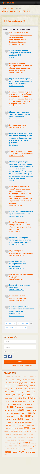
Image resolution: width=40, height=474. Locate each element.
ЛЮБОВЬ (22, 410)
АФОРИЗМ (24, 377)
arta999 (11, 181)
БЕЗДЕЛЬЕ (20, 380)
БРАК (14, 383)
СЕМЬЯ (33, 437)
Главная (4, 9)
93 (10, 323)
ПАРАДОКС (22, 425)
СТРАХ (14, 443)
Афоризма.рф (8, 2)
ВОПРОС (20, 386)
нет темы (31, 452)
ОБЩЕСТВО (10, 422)
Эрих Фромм (13, 145)
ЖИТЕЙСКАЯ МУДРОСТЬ (26, 401)
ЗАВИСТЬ (19, 404)
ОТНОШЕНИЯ (29, 422)
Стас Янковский (14, 106)
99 (7, 327)
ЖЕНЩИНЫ (21, 398)
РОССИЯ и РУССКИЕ (19, 437)
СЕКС (28, 437)
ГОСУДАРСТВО (29, 389)
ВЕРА (26, 383)
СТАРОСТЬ (7, 443)
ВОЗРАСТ (8, 386)
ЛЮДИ (29, 410)
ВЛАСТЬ (32, 383)
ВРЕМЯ (32, 386)
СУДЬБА (19, 443)
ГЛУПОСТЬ (19, 389)
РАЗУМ (25, 434)
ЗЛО (24, 404)
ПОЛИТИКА (12, 428)
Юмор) (11, 57)
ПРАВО (11, 431)
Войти (20, 362)
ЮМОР (22, 452)
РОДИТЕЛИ (8, 437)
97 (27, 323)
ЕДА (33, 395)
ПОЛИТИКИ (20, 428)
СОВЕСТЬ (31, 440)
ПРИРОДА (26, 431)
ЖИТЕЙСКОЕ (12, 404)
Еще (5, 455)
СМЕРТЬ (13, 440)
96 (23, 323)
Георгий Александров (16, 44)
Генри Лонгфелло (15, 205)
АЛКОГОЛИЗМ (15, 377)
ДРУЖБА (8, 395)
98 (31, 323)
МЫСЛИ (20, 419)
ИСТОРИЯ (7, 410)
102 (21, 327)
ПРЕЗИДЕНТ (18, 431)
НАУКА (32, 419)
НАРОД (27, 419)
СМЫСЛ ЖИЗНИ (22, 440)
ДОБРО (24, 392)
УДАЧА (34, 446)
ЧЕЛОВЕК (8, 452)
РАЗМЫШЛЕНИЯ (18, 434)
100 (11, 327)
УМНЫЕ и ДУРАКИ (23, 449)
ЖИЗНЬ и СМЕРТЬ (11, 401)
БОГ (32, 380)
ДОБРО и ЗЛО (31, 392)
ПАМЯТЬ (15, 425)
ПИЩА (6, 428)
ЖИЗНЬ (31, 398)
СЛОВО (8, 440)
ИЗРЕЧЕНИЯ (11, 407)
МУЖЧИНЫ (10, 416)
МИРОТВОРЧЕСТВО (20, 413)
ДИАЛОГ (18, 392)
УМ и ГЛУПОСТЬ (12, 449)
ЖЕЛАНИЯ (12, 398)
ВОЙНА (14, 386)
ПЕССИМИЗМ (30, 425)
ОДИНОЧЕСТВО (19, 422)
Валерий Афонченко (16, 86)
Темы (11, 9)
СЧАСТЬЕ (26, 443)
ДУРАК (14, 395)
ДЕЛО (6, 392)
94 (14, 323)
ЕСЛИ (6, 398)
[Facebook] (10, 356)
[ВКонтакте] (5, 356)
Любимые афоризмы (15, 21)
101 (16, 327)
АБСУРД (7, 377)
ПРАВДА (27, 428)
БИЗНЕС (27, 380)
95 (18, 323)
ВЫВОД (7, 389)
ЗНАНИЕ (29, 404)
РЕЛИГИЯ (31, 434)
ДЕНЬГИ (12, 392)
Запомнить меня (11, 352)
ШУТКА (15, 452)
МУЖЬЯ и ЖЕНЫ (11, 419)
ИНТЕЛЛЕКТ (21, 407)
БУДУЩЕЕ (20, 383)
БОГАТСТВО (8, 383)
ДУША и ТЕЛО (26, 395)
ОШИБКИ (8, 425)
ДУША (19, 395)
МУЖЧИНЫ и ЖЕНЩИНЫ (24, 416)
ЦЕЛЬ (31, 449)
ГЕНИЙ (13, 389)
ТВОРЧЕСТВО (13, 446)
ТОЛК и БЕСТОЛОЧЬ (25, 446)
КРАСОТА (14, 410)
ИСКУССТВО (30, 407)
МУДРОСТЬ (31, 413)
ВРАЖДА (26, 386)
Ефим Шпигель (14, 231)
